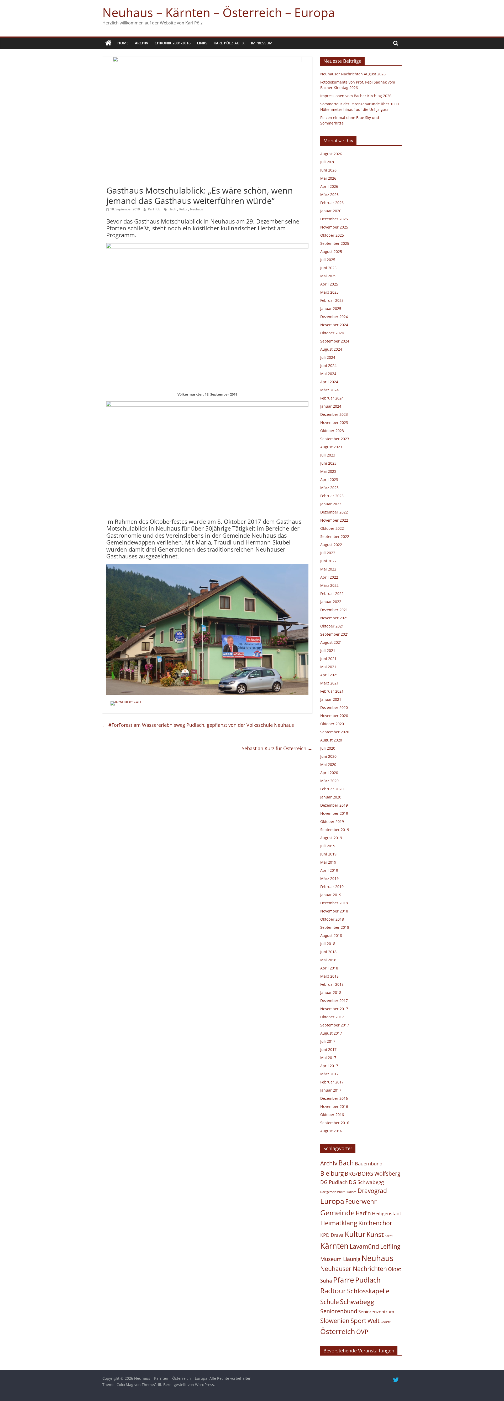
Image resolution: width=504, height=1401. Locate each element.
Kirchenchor (375, 1223)
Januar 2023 (330, 503)
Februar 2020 (332, 788)
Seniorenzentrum (376, 1312)
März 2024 (329, 389)
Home (123, 42)
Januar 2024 (330, 406)
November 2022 (334, 520)
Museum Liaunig (340, 1259)
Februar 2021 (332, 691)
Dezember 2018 (334, 902)
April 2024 (329, 381)
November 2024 (334, 324)
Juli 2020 (327, 748)
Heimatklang (338, 1223)
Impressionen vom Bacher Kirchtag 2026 (355, 95)
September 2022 (334, 536)
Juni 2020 (328, 756)
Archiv (141, 42)
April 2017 (329, 1065)
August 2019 (331, 837)
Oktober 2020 (332, 723)
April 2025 (329, 284)
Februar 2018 (332, 984)
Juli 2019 (327, 845)
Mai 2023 (328, 471)
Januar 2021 (330, 699)
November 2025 (334, 227)
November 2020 (334, 715)
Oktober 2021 (332, 626)
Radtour (333, 1290)
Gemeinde (337, 1212)
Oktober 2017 (332, 1016)
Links (202, 42)
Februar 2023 (332, 495)
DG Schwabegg (366, 1182)
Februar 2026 (332, 202)
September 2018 (334, 927)
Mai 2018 (328, 959)
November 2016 (334, 1106)
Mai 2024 (328, 373)
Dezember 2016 (334, 1098)
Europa (332, 1201)
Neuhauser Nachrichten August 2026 (353, 73)
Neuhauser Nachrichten (353, 1269)
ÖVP (362, 1331)
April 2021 (329, 674)
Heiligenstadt (386, 1213)
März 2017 (329, 1073)
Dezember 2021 (334, 609)
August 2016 (331, 1130)
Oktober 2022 (332, 528)
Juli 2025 (327, 259)
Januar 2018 (330, 992)
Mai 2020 (328, 764)
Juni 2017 (328, 1049)
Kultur (183, 209)
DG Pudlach (334, 1182)
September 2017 (334, 1025)
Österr (386, 1321)
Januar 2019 (330, 894)
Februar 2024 (332, 398)
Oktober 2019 (332, 821)
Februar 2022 (332, 593)
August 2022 (331, 544)
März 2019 (329, 878)
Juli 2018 (327, 943)
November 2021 (334, 617)
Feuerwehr (361, 1201)
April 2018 (329, 968)
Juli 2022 (327, 552)
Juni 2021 (328, 658)
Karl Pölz (154, 209)
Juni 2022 (328, 560)
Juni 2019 (328, 854)
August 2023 (331, 446)
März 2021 (329, 683)
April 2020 (329, 772)
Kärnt (388, 1236)
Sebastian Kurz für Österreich (277, 748)
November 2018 (334, 911)
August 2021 (331, 642)
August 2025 (331, 251)
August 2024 (331, 349)
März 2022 (329, 585)
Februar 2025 (332, 300)
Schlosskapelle (368, 1291)
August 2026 (331, 153)
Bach (346, 1163)
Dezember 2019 (334, 805)
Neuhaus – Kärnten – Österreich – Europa (218, 12)
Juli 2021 (327, 650)
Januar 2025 (330, 308)
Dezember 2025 (334, 218)
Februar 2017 (332, 1082)
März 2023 (329, 487)
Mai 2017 (328, 1057)
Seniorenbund (338, 1311)
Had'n (173, 209)
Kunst (375, 1234)
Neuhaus (196, 209)
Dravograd (372, 1191)
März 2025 (329, 292)
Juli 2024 (327, 357)
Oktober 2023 (332, 430)
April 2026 (329, 186)
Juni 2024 (328, 365)
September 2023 (334, 438)
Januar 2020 (330, 797)
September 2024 (334, 341)
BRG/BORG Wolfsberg (372, 1173)
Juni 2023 (328, 463)
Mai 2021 (328, 666)
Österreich (337, 1331)
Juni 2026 (328, 170)
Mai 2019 (328, 862)
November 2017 (334, 1008)
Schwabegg (357, 1301)
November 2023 (334, 422)
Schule (329, 1302)
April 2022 (329, 577)
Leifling (390, 1246)
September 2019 (334, 829)
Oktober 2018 (332, 919)
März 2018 (329, 976)
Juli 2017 (327, 1041)
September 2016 (334, 1122)
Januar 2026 (330, 210)
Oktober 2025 (332, 235)
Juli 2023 (327, 455)
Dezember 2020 (334, 707)
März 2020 (329, 780)
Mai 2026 (328, 178)
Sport (358, 1320)
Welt (374, 1321)
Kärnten (334, 1246)
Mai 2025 (328, 275)
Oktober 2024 (332, 332)
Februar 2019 (332, 886)
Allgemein (116, 181)
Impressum (261, 42)
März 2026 (329, 194)
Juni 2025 (328, 267)
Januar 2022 (330, 601)
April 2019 (329, 870)
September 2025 (334, 243)
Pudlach (368, 1280)
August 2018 (331, 935)
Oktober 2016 (332, 1114)
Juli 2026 (327, 161)
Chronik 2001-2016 (173, 42)
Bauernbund (368, 1163)
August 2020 (331, 740)
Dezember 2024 (334, 316)
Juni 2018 (328, 951)
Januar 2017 (330, 1090)
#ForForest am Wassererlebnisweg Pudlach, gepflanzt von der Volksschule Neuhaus (198, 725)
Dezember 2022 (334, 512)
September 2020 (334, 731)
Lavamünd (364, 1246)
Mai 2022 (328, 569)
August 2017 (331, 1033)
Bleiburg (332, 1173)
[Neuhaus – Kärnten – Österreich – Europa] (108, 43)
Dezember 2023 (334, 414)
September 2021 (334, 634)
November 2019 (334, 813)
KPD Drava (332, 1235)
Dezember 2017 (334, 1000)
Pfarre (343, 1280)
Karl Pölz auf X (229, 42)
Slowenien (334, 1320)
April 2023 (329, 479)
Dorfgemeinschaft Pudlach (338, 1192)
